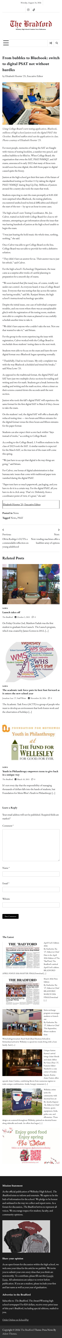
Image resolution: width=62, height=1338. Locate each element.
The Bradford (7, 617)
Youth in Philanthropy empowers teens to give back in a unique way (30, 773)
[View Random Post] (51, 43)
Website (6, 898)
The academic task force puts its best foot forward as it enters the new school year (31, 691)
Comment (8, 825)
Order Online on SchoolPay (15, 1319)
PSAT (20, 517)
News (16, 513)
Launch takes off (11, 612)
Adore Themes (9, 1333)
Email (5, 883)
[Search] (57, 43)
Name (6, 868)
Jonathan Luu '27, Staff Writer (14, 698)
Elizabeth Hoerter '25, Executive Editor (24, 76)
